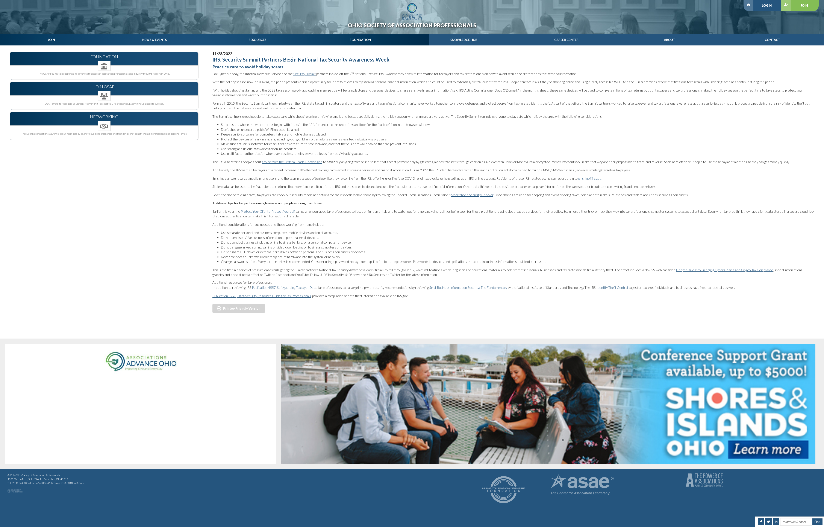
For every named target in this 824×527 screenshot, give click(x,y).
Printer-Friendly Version (242, 308)
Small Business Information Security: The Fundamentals (468, 287)
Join (804, 5)
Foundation (360, 40)
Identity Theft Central (612, 287)
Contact (772, 40)
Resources (257, 40)
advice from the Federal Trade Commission (292, 162)
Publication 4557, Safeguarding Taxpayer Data (284, 287)
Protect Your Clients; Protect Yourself (268, 211)
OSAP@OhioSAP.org (72, 482)
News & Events (154, 40)
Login (767, 5)
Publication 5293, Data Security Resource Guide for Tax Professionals (261, 296)
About (669, 40)
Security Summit (304, 74)
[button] (321, 403)
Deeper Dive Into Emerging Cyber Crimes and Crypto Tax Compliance (724, 270)
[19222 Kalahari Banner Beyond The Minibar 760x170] (548, 403)
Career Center (566, 40)
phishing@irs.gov (589, 178)
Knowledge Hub (463, 40)
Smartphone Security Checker (472, 195)
